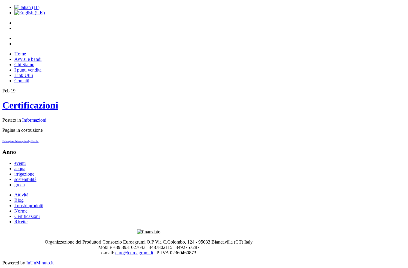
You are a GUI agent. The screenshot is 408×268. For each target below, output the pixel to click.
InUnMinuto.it (39, 262)
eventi (20, 163)
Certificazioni (30, 105)
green (19, 184)
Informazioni (34, 120)
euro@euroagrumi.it (134, 252)
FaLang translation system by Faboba (20, 141)
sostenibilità (25, 179)
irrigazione (24, 173)
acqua (19, 168)
